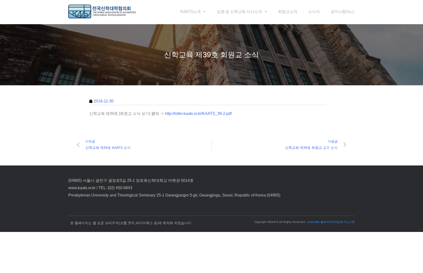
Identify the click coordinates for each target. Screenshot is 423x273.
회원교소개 (287, 12)
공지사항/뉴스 (343, 12)
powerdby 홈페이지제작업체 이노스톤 (331, 222)
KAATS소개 (190, 12)
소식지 (314, 12)
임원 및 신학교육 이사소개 (239, 12)
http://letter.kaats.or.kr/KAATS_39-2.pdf (198, 113)
